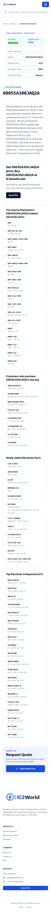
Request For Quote (10, 835)
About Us (6, 852)
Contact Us (7, 856)
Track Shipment (9, 874)
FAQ (4, 860)
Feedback (7, 839)
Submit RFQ (25, 888)
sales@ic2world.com (15, 878)
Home (5, 24)
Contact (29, 907)
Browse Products (10, 831)
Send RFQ (13, 195)
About (21, 907)
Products (14, 24)
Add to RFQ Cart (27, 768)
